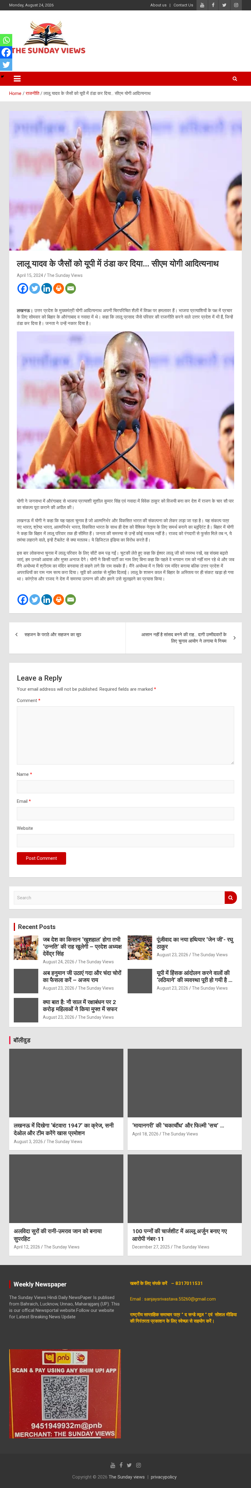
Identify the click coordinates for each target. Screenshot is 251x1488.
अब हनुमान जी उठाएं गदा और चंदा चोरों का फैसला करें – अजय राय (82, 976)
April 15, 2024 (30, 275)
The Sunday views (127, 1477)
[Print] (58, 288)
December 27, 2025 (151, 1246)
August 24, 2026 (58, 961)
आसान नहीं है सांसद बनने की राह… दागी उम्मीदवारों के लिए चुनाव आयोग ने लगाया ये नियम (184, 638)
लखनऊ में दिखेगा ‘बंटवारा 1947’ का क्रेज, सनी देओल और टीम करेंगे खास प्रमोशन (64, 1129)
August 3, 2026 (28, 1141)
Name (24, 774)
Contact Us (183, 5)
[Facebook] (22, 288)
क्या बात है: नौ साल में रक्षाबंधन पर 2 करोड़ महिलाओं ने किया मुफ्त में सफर (80, 1006)
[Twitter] (34, 288)
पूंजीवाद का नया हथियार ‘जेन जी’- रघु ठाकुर (195, 943)
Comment (28, 700)
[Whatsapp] (6, 40)
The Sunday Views (65, 275)
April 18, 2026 (145, 1133)
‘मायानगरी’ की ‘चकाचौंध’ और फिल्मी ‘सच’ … (178, 1125)
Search (230, 897)
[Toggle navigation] (17, 79)
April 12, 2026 (27, 1246)
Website (25, 828)
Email (24, 801)
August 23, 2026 (172, 954)
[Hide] (2, 76)
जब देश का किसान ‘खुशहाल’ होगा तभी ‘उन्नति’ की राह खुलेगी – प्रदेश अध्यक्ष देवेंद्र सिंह (82, 946)
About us (158, 5)
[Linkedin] (46, 288)
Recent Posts (37, 927)
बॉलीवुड (21, 1040)
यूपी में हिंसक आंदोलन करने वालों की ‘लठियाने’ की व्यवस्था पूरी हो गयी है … (194, 976)
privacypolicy (164, 1477)
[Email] (70, 288)
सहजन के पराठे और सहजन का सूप (53, 634)
